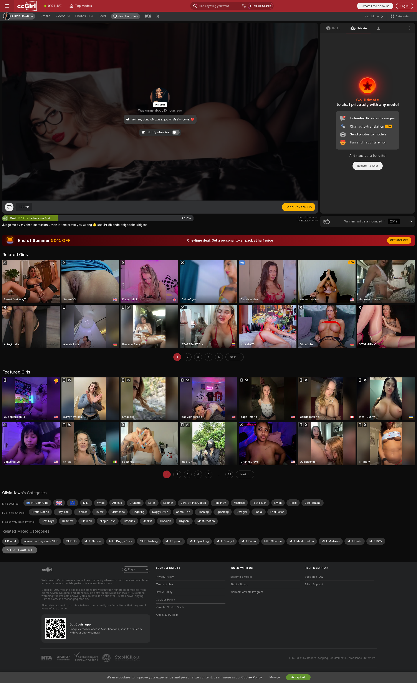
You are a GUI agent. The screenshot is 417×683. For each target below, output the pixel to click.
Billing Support (314, 584)
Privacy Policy (165, 576)
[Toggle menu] (7, 6)
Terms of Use (164, 584)
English (132, 569)
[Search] (244, 6)
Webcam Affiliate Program (246, 592)
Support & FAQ (314, 576)
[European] (72, 502)
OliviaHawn (12, 492)
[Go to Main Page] (27, 6)
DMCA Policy (164, 592)
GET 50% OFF (399, 240)
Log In (404, 6)
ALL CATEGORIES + (20, 549)
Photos (84, 16)
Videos (62, 16)
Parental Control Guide (170, 607)
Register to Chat (367, 165)
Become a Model (241, 576)
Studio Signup (239, 584)
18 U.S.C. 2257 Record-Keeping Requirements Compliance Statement (332, 658)
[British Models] (59, 502)
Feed (102, 16)
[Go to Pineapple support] (106, 658)
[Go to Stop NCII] (128, 658)
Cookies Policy (165, 599)
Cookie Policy (251, 677)
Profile (45, 16)
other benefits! (375, 155)
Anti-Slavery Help (167, 614)
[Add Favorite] (9, 207)
